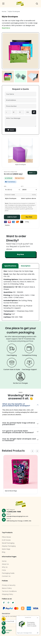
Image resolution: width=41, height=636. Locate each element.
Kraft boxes (6, 540)
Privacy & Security (8, 585)
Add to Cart (12, 217)
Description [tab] (25, 266)
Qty (22, 186)
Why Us (4, 567)
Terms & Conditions (9, 591)
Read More (6, 28)
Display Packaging (9, 546)
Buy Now (29, 217)
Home (4, 11)
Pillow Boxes (6, 537)
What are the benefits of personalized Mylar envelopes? (16, 405)
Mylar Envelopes (14, 11)
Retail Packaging (8, 543)
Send (12, 130)
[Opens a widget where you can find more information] (28, 625)
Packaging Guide (8, 573)
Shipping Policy (7, 594)
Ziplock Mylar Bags (11, 491)
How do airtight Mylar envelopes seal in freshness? (19, 440)
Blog (3, 552)
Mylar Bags (6, 549)
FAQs (4, 570)
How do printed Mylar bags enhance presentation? (18, 424)
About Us (5, 564)
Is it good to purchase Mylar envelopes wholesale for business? (18, 432)
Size (5, 186)
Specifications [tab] (10, 266)
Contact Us (6, 576)
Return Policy (7, 588)
